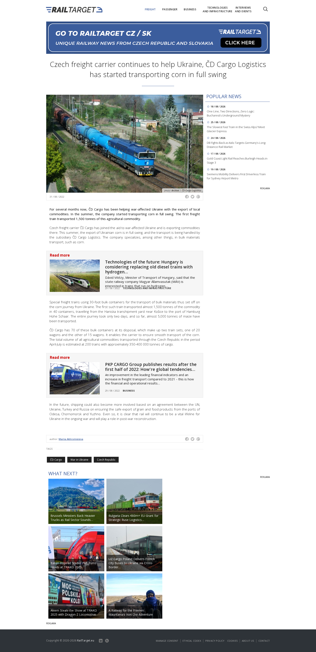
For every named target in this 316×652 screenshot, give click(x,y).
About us (248, 640)
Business (129, 390)
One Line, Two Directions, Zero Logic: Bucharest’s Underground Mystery (231, 113)
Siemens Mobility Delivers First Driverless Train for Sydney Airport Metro (236, 176)
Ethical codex (192, 640)
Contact (264, 640)
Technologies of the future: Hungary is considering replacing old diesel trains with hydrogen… (149, 267)
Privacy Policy (215, 640)
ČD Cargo (56, 460)
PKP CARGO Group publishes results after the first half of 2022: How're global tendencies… (150, 367)
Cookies (232, 640)
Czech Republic (106, 460)
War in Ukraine (79, 460)
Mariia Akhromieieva (71, 439)
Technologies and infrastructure (147, 288)
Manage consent (167, 640)
